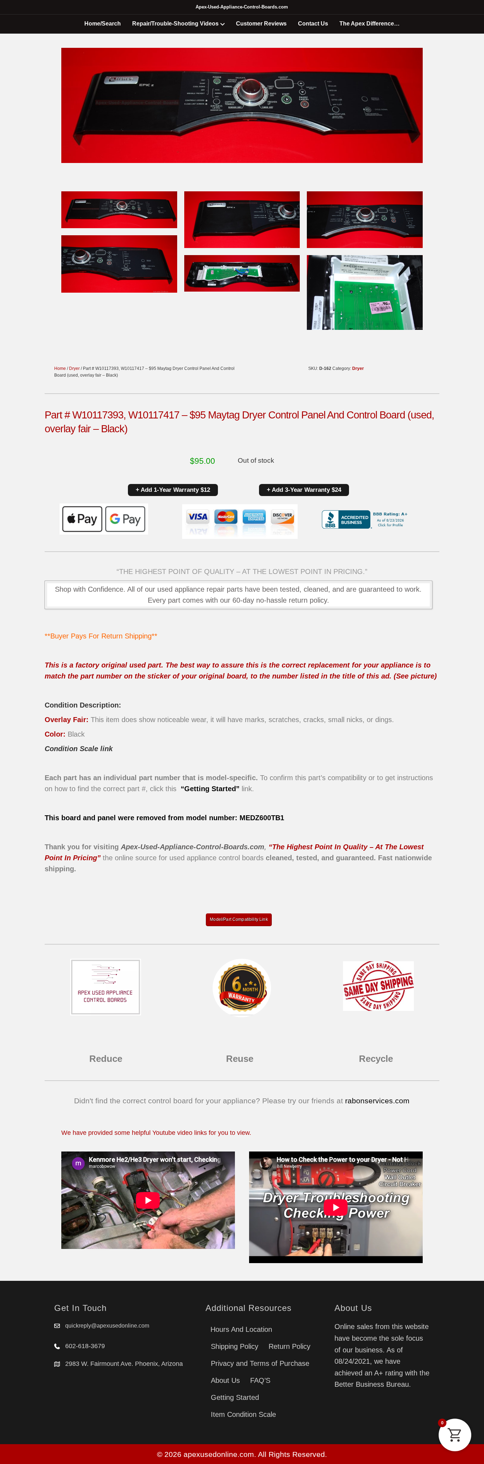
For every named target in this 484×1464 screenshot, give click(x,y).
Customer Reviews (261, 24)
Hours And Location (241, 1329)
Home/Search (102, 24)
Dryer (74, 368)
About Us (225, 1380)
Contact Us (313, 24)
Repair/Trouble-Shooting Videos (175, 24)
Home (60, 368)
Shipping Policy (234, 1346)
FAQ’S (260, 1380)
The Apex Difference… (369, 24)
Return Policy (289, 1346)
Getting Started (235, 1397)
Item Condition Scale (243, 1414)
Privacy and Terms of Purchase (260, 1363)
